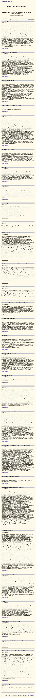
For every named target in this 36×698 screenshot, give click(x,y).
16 (19, 695)
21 (25, 695)
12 (14, 695)
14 (16, 695)
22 (26, 695)
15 (18, 695)
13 (15, 695)
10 (11, 695)
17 (20, 695)
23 (28, 695)
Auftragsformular (31, 19)
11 (13, 695)
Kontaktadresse (5, 48)
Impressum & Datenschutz (7, 1)
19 (23, 695)
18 (21, 695)
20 (24, 695)
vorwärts (32, 695)
